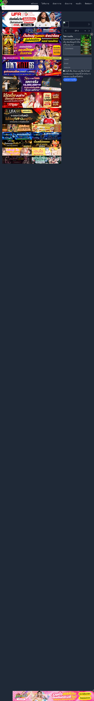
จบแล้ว (78, 3)
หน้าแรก (34, 3)
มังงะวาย (68, 3)
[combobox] (20, 7)
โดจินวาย (45, 3)
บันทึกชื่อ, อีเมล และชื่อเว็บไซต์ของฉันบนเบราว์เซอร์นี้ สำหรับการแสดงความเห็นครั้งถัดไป (77, 74)
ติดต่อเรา (88, 3)
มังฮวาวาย (57, 3)
